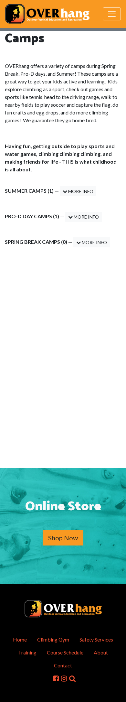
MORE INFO (80, 191)
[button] (72, 678)
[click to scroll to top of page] (116, 693)
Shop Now (63, 538)
